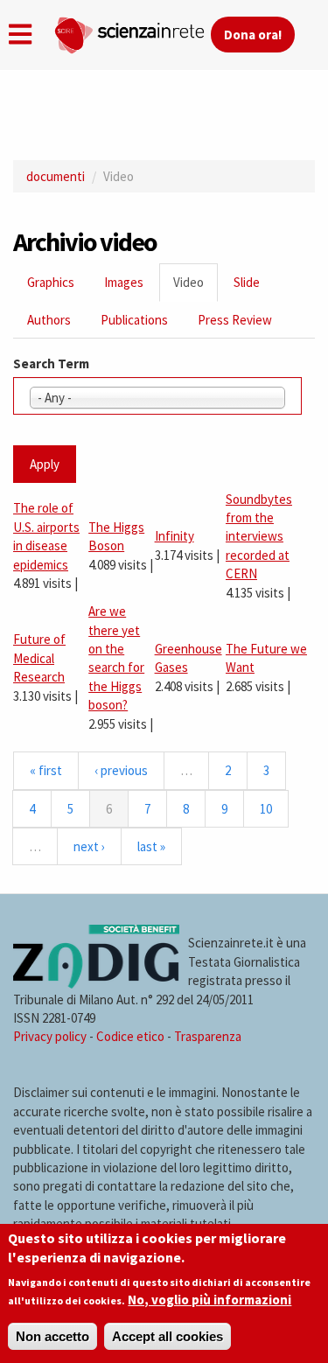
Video (195, 287)
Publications (134, 319)
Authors (49, 319)
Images (123, 282)
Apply (44, 464)
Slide (247, 282)
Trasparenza (207, 1036)
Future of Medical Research (39, 658)
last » (151, 846)
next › (89, 846)
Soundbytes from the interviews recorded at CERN (259, 537)
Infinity (174, 536)
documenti (55, 176)
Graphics (50, 282)
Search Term (51, 363)
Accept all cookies (167, 1336)
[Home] (132, 31)
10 (266, 808)
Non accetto (52, 1336)
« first (46, 770)
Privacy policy (50, 1036)
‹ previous (121, 770)
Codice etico (130, 1036)
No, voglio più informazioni (209, 1299)
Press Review (235, 319)
